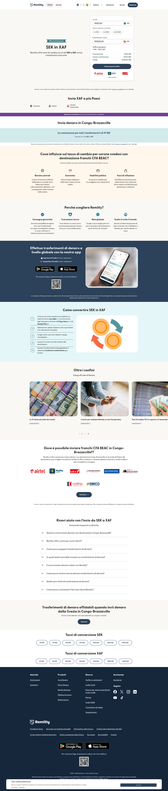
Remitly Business (64, 690)
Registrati (132, 5)
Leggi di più (34, 423)
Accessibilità (103, 735)
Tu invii (95, 19)
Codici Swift (90, 685)
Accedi (122, 5)
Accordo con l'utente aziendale (58, 729)
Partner (88, 697)
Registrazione (63, 700)
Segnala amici (91, 712)
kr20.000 (117, 32)
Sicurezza (91, 735)
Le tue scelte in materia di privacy (43, 735)
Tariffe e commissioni (94, 680)
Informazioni (35, 680)
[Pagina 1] (82, 434)
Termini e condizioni (118, 89)
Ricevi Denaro (63, 685)
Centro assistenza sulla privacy (72, 735)
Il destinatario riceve (100, 37)
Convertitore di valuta (94, 707)
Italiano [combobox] (96, 5)
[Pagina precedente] (79, 433)
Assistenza (110, 5)
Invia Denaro (63, 680)
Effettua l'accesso (65, 695)
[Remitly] (36, 5)
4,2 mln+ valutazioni (57, 258)
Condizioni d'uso (36, 729)
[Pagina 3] (86, 434)
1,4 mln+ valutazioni (57, 262)
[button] (79, 5)
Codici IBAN (90, 702)
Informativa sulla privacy (83, 729)
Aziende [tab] (59, 5)
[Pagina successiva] (88, 433)
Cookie (113, 735)
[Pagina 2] (84, 434)
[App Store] (67, 269)
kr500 (96, 32)
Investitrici (34, 685)
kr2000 (106, 32)
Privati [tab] (50, 5)
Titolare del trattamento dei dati (109, 729)
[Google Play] (45, 269)
